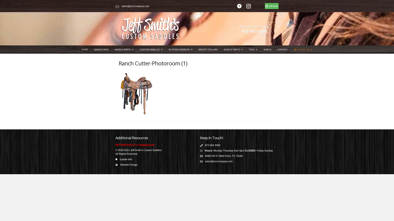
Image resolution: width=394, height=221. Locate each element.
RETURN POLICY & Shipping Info (135, 145)
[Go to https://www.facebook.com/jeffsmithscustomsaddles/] (239, 6)
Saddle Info (126, 159)
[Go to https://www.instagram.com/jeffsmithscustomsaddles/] (248, 6)
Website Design (129, 164)
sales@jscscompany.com (135, 6)
